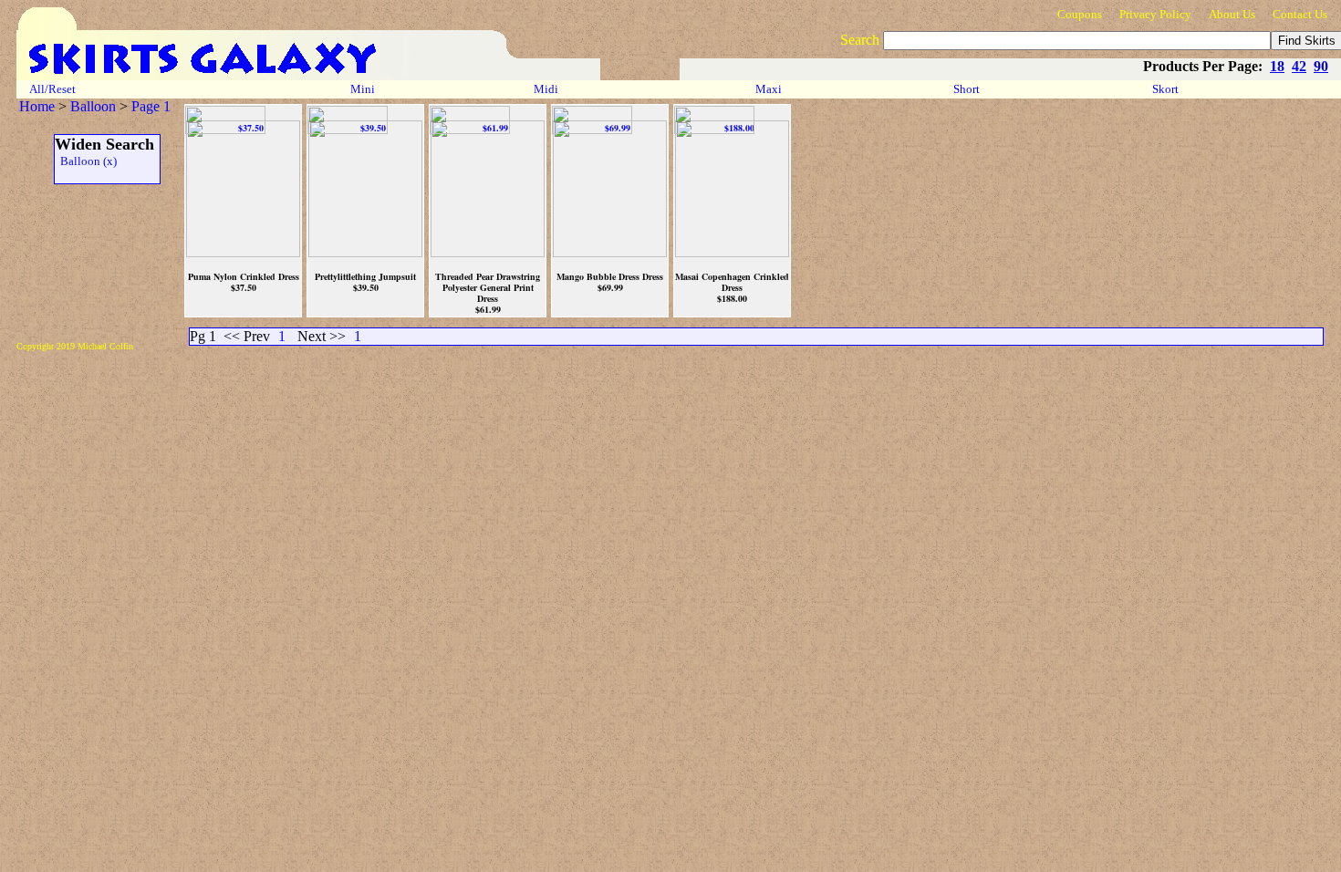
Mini (363, 89)
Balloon (93, 106)
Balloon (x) (86, 161)
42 (1299, 66)
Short (968, 89)
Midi (546, 89)
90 (1321, 66)
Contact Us (1300, 14)
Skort (1166, 89)
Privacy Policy (1155, 14)
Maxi (770, 89)
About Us (1232, 14)
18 (1277, 66)
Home (37, 106)
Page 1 (151, 106)
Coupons (1079, 14)
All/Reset (52, 89)
